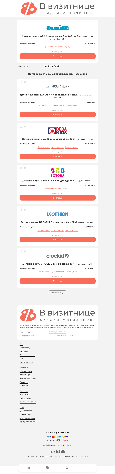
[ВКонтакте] (45, 66)
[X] (55, 66)
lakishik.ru (84, 456)
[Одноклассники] (49, 66)
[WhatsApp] (58, 66)
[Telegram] (52, 66)
